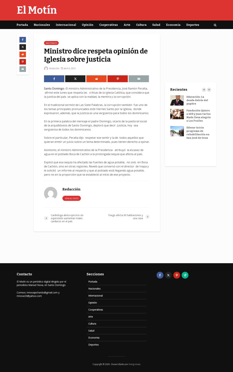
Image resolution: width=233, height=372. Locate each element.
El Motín (37, 10)
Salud (156, 24)
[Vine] (185, 275)
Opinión (87, 24)
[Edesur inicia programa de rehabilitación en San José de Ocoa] (177, 131)
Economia (173, 24)
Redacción (54, 68)
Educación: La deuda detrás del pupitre (197, 100)
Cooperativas (108, 24)
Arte (127, 24)
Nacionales (42, 24)
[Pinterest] (176, 275)
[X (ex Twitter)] (168, 275)
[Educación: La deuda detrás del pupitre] (177, 100)
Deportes (192, 24)
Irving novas (134, 364)
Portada (22, 24)
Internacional (66, 24)
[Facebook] (160, 275)
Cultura (141, 24)
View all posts (71, 198)
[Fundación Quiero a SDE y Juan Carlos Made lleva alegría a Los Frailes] (177, 114)
